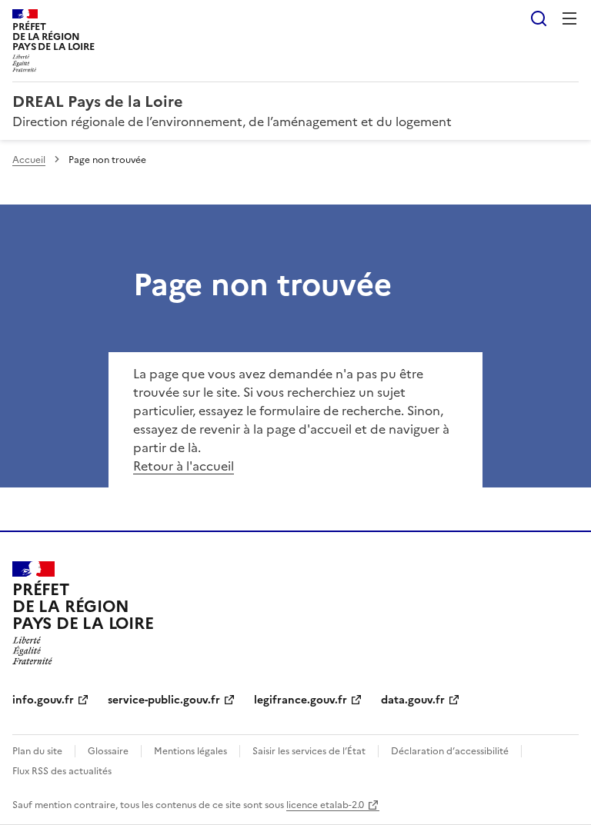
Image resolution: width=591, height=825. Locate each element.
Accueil (28, 160)
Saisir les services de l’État (309, 751)
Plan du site (37, 751)
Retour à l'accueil (183, 466)
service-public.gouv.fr (164, 700)
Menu (569, 18)
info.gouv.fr (43, 700)
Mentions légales (190, 751)
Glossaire (108, 751)
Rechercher (538, 18)
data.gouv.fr (413, 700)
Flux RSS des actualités (62, 771)
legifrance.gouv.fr (300, 700)
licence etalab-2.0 (325, 805)
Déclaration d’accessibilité (450, 751)
